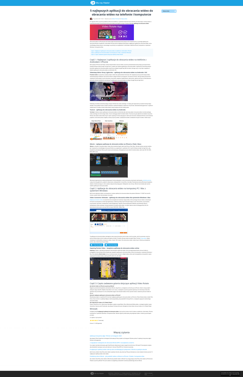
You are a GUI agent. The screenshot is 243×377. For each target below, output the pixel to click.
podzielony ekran (147, 180)
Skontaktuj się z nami (136, 373)
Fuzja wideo (143, 238)
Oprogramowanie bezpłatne (118, 8)
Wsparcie (148, 8)
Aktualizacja (133, 8)
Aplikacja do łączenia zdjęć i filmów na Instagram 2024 (106, 336)
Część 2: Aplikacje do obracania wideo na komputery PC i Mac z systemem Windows (111, 52)
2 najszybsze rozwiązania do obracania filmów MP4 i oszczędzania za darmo (112, 343)
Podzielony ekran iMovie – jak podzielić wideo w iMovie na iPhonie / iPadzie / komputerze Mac (117, 356)
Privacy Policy (235, 373)
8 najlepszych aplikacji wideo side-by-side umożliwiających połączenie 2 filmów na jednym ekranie (118, 349)
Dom (105, 8)
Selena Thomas (115, 18)
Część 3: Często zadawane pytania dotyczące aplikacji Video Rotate (107, 54)
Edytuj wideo (124, 18)
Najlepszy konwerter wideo (96, 200)
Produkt (141, 8)
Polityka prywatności (126, 373)
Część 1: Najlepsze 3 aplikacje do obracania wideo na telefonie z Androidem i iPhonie (111, 51)
